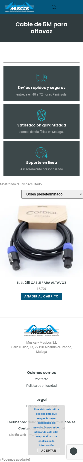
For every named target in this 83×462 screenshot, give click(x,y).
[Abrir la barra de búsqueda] (54, 7)
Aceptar (48, 450)
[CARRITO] (61, 7)
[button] (77, 7)
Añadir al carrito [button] (41, 296)
